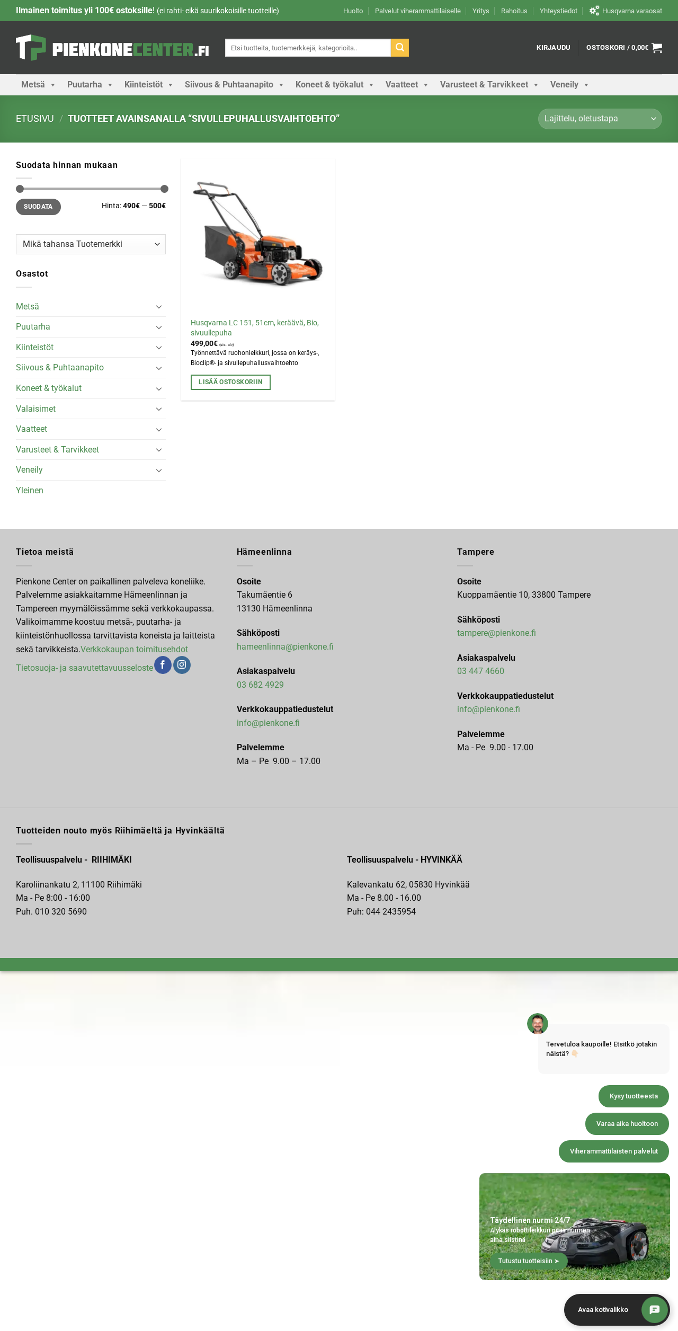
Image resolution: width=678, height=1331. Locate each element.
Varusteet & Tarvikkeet (484, 84)
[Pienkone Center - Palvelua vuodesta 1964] (112, 47)
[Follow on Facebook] (163, 665)
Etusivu (35, 118)
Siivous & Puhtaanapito (229, 84)
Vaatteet (402, 84)
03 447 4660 (480, 671)
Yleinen (29, 490)
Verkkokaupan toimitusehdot (134, 649)
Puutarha (84, 84)
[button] (553, 47)
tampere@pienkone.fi (496, 633)
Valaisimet (36, 409)
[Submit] (400, 48)
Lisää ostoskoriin (230, 382)
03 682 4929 (260, 685)
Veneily (564, 84)
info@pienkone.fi (268, 723)
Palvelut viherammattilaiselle (418, 11)
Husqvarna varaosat (632, 11)
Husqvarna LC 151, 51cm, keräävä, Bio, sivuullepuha (255, 328)
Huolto (353, 11)
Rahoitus (514, 11)
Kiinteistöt (143, 84)
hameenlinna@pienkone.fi (285, 647)
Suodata (38, 206)
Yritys (480, 11)
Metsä (33, 84)
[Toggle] (159, 306)
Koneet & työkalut (329, 84)
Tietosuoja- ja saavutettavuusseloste (84, 668)
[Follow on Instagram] (182, 665)
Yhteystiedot (558, 11)
